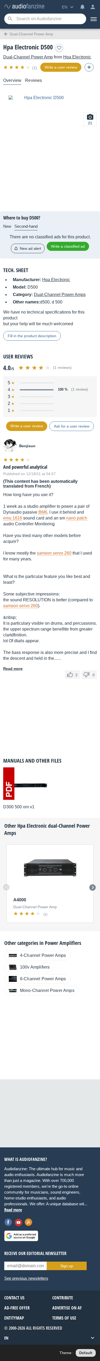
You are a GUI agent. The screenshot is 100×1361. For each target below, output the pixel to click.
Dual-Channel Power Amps (60, 294)
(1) (34, 68)
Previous (6, 887)
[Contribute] (89, 67)
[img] (17, 67)
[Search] (10, 19)
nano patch (76, 518)
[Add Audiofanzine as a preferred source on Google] (21, 1236)
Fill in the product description (32, 336)
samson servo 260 (54, 553)
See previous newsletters (26, 1278)
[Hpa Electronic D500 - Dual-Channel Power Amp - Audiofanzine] (24, 6)
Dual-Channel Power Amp (28, 57)
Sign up (66, 1266)
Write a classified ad (68, 246)
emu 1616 (12, 518)
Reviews (33, 80)
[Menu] (93, 19)
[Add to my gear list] (59, 48)
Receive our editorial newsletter (35, 1253)
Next (92, 887)
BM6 (42, 512)
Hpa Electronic (77, 57)
